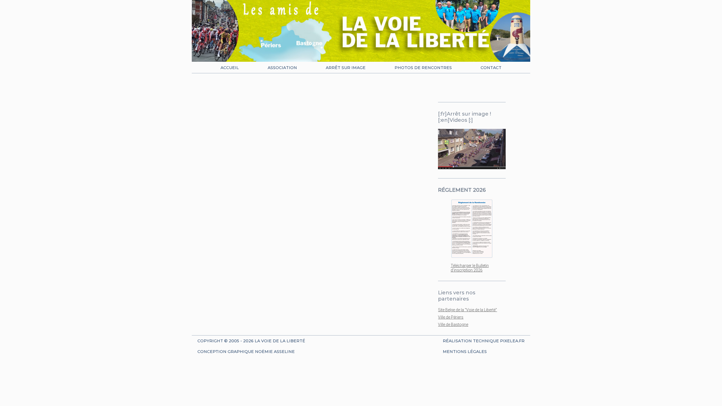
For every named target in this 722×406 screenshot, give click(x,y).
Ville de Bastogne (453, 324)
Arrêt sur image (346, 67)
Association (282, 67)
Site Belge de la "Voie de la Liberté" (467, 310)
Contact (491, 67)
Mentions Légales (465, 351)
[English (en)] (477, 89)
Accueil (230, 67)
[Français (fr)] (464, 89)
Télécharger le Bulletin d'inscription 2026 (470, 267)
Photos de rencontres (423, 67)
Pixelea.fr (512, 340)
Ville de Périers (450, 317)
